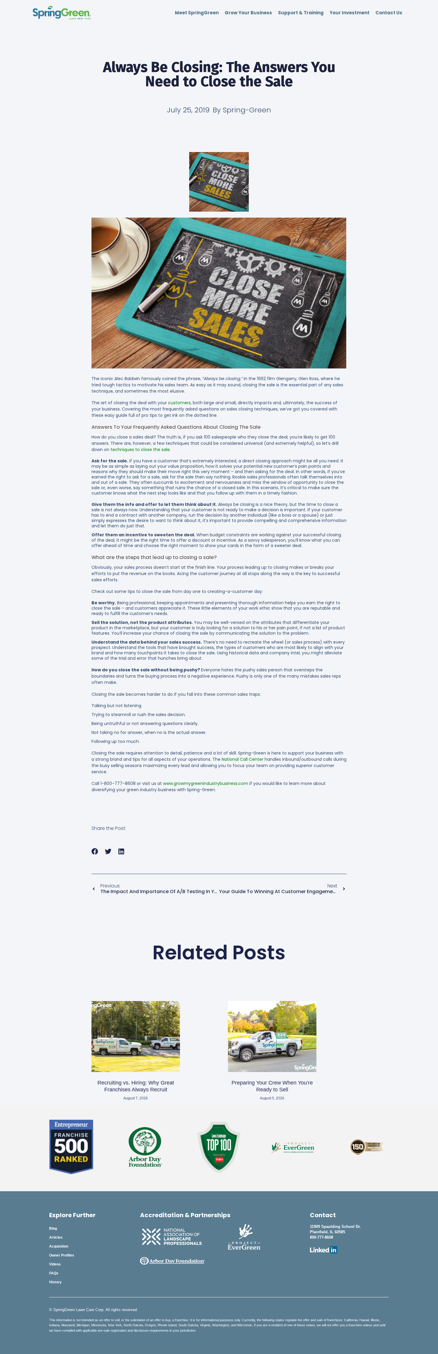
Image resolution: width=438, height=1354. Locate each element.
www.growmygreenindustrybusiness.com (205, 783)
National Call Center (242, 759)
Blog (53, 1228)
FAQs (53, 1273)
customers (179, 403)
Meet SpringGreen (197, 13)
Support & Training (301, 13)
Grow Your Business (248, 13)
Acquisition (58, 1246)
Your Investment (349, 13)
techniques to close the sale (140, 450)
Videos (55, 1264)
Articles (56, 1237)
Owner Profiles (61, 1255)
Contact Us (388, 13)
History (55, 1282)
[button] (94, 851)
